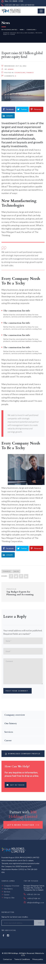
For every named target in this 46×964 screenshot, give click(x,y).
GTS (23, 955)
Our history (10, 723)
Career (8, 740)
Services (8, 732)
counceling (20, 72)
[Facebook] (3, 935)
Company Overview (11, 886)
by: (9, 69)
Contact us (7, 959)
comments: (10, 76)
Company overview (14, 714)
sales (16, 571)
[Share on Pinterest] (21, 576)
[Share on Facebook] (11, 576)
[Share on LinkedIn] (26, 576)
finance (30, 72)
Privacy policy (37, 959)
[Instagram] (8, 935)
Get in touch (17, 785)
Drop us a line (9, 897)
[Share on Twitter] (16, 576)
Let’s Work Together (21, 825)
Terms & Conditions (22, 959)
